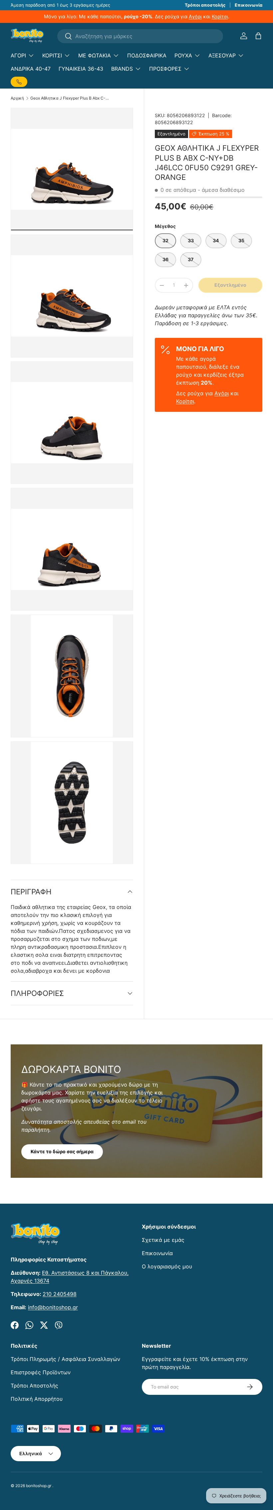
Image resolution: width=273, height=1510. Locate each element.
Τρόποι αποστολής (205, 5)
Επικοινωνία (248, 5)
